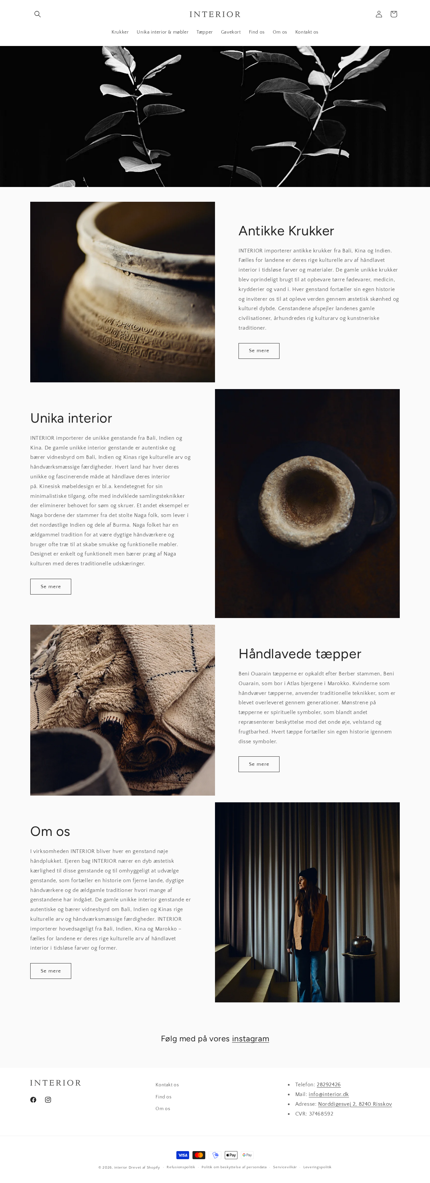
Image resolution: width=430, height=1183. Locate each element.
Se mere (259, 350)
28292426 (329, 1085)
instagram (250, 1038)
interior (120, 1168)
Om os (163, 1108)
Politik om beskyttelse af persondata (234, 1167)
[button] (37, 14)
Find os (163, 1097)
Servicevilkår (285, 1167)
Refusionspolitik (181, 1167)
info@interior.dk (329, 1094)
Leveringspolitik (317, 1167)
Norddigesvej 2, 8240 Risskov (355, 1104)
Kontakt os (167, 1085)
